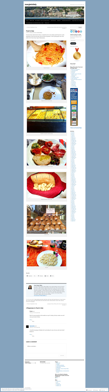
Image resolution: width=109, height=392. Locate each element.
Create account (58, 381)
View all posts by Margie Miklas (40, 295)
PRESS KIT (47, 23)
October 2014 (73, 169)
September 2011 (73, 211)
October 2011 (73, 210)
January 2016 (73, 152)
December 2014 (73, 167)
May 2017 (72, 134)
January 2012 (73, 207)
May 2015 (72, 161)
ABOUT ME (32, 20)
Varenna (62, 300)
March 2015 (73, 164)
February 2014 (73, 178)
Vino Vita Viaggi (73, 86)
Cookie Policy (22, 390)
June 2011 (72, 215)
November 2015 (73, 155)
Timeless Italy (73, 84)
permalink (32, 301)
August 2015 (73, 158)
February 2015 (73, 165)
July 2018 (72, 132)
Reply (33, 321)
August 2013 (73, 185)
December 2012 (73, 194)
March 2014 (73, 177)
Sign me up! (73, 43)
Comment (62, 355)
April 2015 (73, 162)
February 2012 (73, 206)
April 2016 (73, 149)
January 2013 (73, 193)
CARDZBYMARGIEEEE (66, 20)
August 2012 (73, 199)
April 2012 (73, 203)
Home (27, 20)
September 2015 (73, 157)
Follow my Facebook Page (76, 127)
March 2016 (73, 150)
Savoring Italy (73, 81)
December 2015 (73, 153)
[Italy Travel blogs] (77, 61)
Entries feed (58, 383)
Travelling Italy (73, 85)
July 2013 (72, 186)
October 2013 (73, 183)
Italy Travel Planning (55, 299)
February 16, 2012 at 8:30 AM (35, 312)
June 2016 (72, 147)
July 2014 (72, 173)
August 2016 (73, 144)
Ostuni (48, 300)
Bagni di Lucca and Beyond (75, 69)
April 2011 (73, 217)
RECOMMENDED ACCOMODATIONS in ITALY (35, 23)
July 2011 (72, 214)
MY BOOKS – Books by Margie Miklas (42, 20)
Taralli (59, 300)
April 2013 (73, 190)
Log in (57, 382)
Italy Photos (45, 300)
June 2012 (72, 201)
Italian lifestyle (38, 300)
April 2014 (73, 176)
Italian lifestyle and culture (39, 299)
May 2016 (72, 148)
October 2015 (73, 156)
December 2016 (73, 140)
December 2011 (73, 208)
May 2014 (72, 175)
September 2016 (73, 143)
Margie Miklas (39, 32)
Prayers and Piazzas (74, 78)
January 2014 (73, 179)
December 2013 (73, 181)
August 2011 (73, 212)
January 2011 (73, 220)
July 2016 (72, 145)
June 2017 (72, 133)
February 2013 (73, 192)
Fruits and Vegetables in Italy (31, 27)
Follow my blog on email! (75, 34)
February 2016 (73, 151)
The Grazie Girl (73, 82)
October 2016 (73, 142)
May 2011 (72, 216)
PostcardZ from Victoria (75, 77)
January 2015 (73, 166)
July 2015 (72, 159)
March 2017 (73, 136)
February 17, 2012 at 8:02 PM (35, 327)
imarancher (32, 326)
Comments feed (58, 384)
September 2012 (73, 198)
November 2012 (73, 195)
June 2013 (72, 187)
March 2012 (73, 204)
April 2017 (73, 135)
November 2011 (73, 209)
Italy (41, 300)
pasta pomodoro (52, 300)
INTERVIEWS (53, 20)
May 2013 (72, 189)
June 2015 (72, 160)
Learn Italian (73, 76)
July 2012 (72, 200)
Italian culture (33, 300)
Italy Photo (45, 299)
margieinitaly (31, 4)
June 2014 (72, 174)
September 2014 (73, 170)
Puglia (57, 300)
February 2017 (73, 137)
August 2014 (73, 172)
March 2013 (73, 191)
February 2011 (73, 219)
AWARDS (59, 20)
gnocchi (29, 300)
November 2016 (73, 141)
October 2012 (73, 196)
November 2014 (73, 168)
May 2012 (72, 202)
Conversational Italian (74, 70)
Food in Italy (30, 31)
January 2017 (73, 139)
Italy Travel (49, 299)
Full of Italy (73, 72)
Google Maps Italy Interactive (77, 20)
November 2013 (73, 182)
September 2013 (73, 184)
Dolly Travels (73, 71)
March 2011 (73, 218)
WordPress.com (58, 385)
